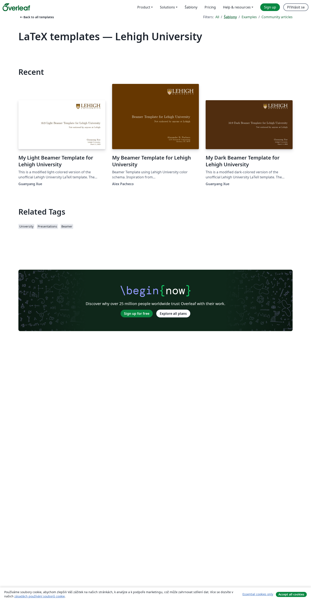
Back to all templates (36, 17)
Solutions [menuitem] (167, 7)
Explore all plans (173, 313)
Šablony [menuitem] (191, 7)
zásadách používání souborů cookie (39, 596)
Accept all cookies (291, 594)
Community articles (277, 17)
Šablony (230, 17)
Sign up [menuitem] (270, 7)
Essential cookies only (257, 594)
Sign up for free (136, 313)
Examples (249, 17)
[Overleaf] (16, 7)
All (217, 17)
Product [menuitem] (143, 7)
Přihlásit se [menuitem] (296, 7)
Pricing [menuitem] (210, 7)
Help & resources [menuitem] (237, 7)
